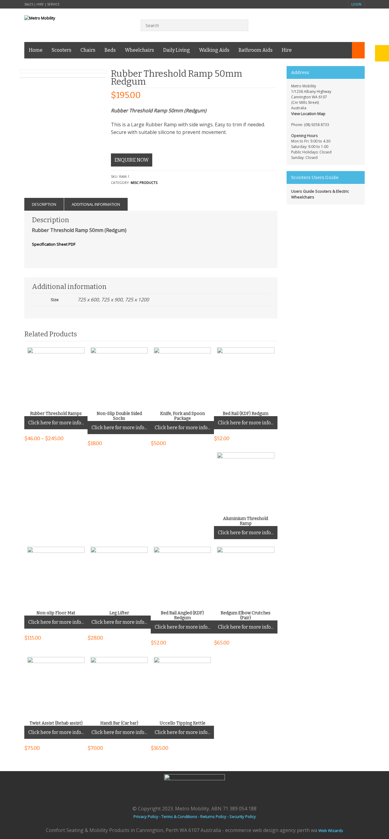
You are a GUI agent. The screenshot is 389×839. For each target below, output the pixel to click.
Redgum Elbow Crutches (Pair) (245, 615)
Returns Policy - (214, 816)
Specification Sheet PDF (53, 244)
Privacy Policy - (147, 816)
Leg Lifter (119, 613)
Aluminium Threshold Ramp (245, 521)
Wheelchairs (139, 50)
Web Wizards (330, 830)
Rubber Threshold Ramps (56, 413)
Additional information (96, 204)
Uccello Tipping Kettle (182, 723)
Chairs (88, 50)
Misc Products (144, 182)
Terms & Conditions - (180, 816)
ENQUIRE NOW (132, 160)
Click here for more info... (56, 423)
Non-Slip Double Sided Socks (119, 416)
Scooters (61, 50)
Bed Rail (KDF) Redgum (245, 413)
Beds (110, 50)
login (356, 4)
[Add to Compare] (76, 401)
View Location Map (308, 113)
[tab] (44, 204)
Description (44, 204)
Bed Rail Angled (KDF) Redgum (182, 615)
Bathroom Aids (256, 50)
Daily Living (176, 50)
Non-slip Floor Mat (55, 613)
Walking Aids (214, 50)
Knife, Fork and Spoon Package (182, 416)
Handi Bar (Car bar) (119, 723)
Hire (287, 50)
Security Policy (242, 816)
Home (36, 50)
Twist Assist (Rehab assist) (56, 723)
